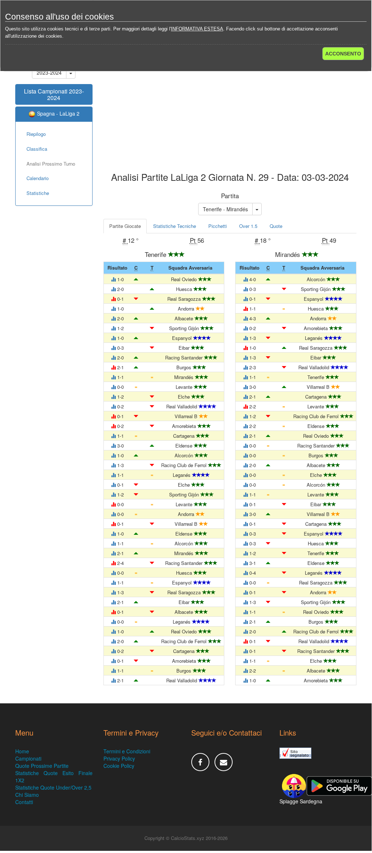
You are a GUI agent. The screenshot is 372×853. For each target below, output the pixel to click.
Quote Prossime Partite (42, 765)
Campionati (28, 758)
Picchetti (217, 225)
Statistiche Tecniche (174, 225)
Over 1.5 (248, 225)
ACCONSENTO (343, 54)
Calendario (37, 178)
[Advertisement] (230, 114)
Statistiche (37, 193)
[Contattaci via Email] (223, 762)
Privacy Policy (119, 758)
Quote (276, 225)
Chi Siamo (27, 794)
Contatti (24, 802)
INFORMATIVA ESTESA (197, 29)
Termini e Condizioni (126, 751)
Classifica (36, 148)
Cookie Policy (118, 765)
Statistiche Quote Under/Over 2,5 (53, 787)
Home (22, 751)
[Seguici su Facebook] (200, 762)
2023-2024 (49, 72)
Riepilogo (36, 133)
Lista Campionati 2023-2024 (54, 94)
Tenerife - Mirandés (225, 209)
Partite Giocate (125, 225)
